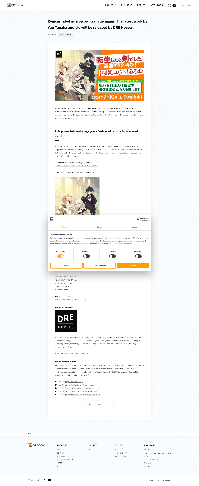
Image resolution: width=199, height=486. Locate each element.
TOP (29, 434)
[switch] (86, 256)
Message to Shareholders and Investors (157, 453)
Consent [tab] (64, 227)
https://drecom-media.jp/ (74, 382)
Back (99, 404)
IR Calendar (147, 463)
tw (169, 5)
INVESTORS (147, 450)
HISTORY (60, 463)
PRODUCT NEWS (120, 456)
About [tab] (134, 227)
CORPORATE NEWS (121, 453)
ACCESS (59, 466)
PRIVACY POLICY (34, 480)
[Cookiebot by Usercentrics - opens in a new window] (139, 219)
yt (174, 5)
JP (182, 5)
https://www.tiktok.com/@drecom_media (82, 391)
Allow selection (99, 266)
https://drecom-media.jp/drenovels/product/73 (71, 299)
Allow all (132, 266)
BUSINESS (92, 450)
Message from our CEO (65, 459)
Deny (66, 266)
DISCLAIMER (147, 466)
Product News (65, 35)
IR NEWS (146, 456)
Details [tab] (99, 227)
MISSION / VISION (63, 456)
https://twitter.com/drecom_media (82, 385)
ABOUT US (60, 450)
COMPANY (60, 453)
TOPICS (117, 450)
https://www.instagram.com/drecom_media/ (85, 394)
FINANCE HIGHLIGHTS (150, 459)
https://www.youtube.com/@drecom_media (84, 388)
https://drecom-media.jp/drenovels (77, 353)
